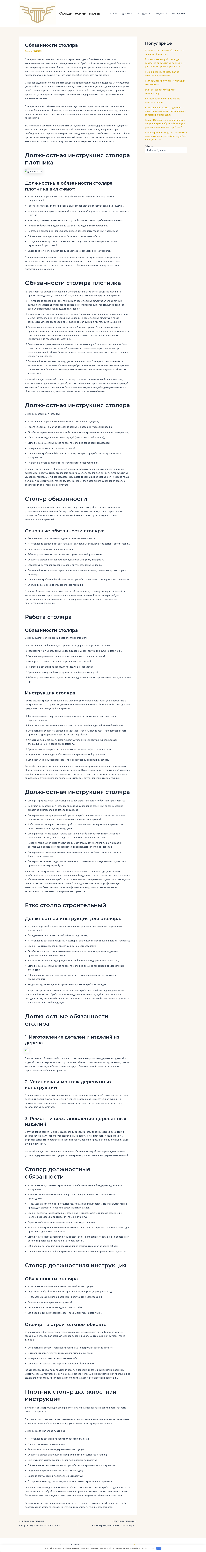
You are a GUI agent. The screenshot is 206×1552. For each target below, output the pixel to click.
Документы (161, 13)
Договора (127, 13)
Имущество (178, 13)
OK (159, 1548)
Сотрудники (143, 13)
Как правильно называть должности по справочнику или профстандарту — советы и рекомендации (166, 111)
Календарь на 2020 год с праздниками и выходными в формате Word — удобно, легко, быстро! (166, 136)
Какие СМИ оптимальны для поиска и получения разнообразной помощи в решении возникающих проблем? (165, 123)
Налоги (113, 13)
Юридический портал (79, 13)
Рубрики (149, 146)
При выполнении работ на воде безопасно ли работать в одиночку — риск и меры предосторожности (165, 63)
